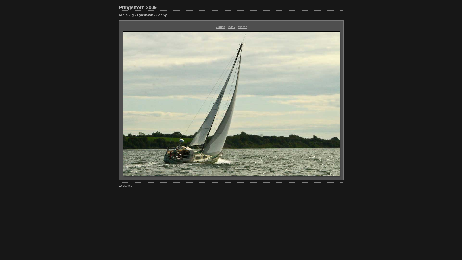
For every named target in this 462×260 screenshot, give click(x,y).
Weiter (242, 27)
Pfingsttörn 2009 (138, 7)
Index (231, 27)
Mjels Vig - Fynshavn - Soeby (143, 15)
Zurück (220, 27)
